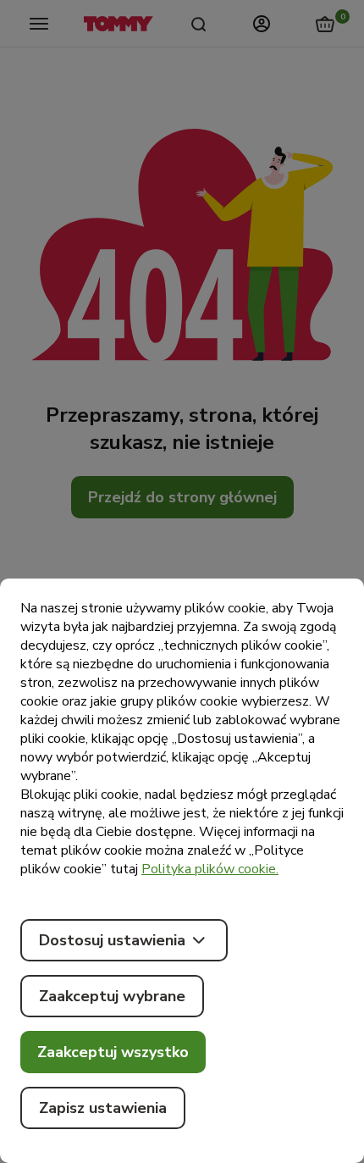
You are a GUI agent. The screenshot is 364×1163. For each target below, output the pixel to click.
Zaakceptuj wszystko (113, 1052)
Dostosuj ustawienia (112, 940)
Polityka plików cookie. (210, 869)
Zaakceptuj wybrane (112, 996)
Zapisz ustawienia (103, 1108)
